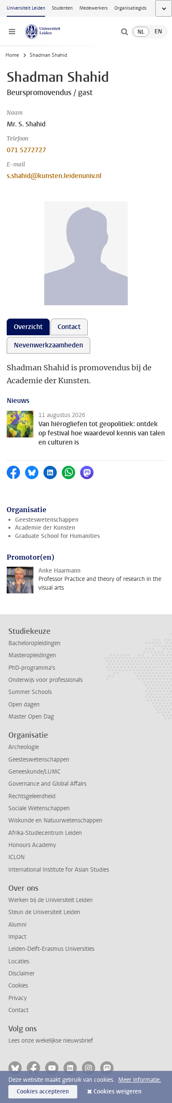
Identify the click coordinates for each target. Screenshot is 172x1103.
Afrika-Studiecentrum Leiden (45, 833)
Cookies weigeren (118, 1091)
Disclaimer (21, 973)
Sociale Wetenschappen (39, 808)
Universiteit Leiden (26, 8)
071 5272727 (26, 150)
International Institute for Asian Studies (58, 870)
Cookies (18, 986)
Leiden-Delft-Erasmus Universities (51, 949)
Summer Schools (30, 692)
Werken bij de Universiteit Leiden (50, 900)
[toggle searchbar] (124, 32)
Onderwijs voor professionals (45, 680)
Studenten (62, 8)
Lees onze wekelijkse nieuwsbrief (50, 1041)
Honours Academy (32, 845)
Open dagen (24, 705)
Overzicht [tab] (28, 326)
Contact (18, 1010)
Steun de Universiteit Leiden (44, 912)
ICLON (16, 857)
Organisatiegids (130, 8)
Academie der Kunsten (45, 528)
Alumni (17, 925)
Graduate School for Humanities (57, 536)
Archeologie (23, 747)
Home (12, 55)
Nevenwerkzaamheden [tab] (48, 345)
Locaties (18, 961)
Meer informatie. (139, 1080)
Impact (17, 937)
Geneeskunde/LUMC (34, 772)
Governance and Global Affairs (47, 784)
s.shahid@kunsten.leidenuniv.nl (54, 175)
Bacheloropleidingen (34, 643)
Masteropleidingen (32, 655)
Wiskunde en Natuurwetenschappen (55, 820)
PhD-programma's (31, 668)
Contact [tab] (69, 326)
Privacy (17, 998)
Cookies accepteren (43, 1091)
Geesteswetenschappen (46, 520)
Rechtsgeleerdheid (32, 796)
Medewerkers (93, 8)
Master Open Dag (31, 717)
